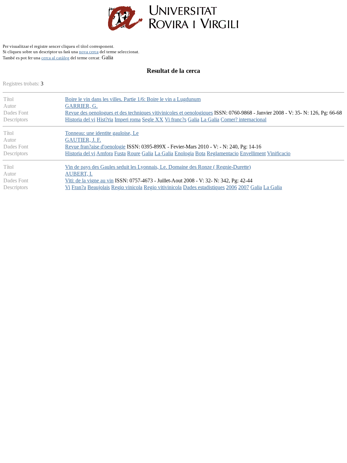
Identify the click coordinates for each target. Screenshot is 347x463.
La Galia (210, 119)
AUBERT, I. (79, 174)
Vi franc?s (175, 119)
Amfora (104, 153)
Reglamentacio (223, 153)
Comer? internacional (243, 119)
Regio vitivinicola (163, 187)
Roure (133, 153)
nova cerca (89, 51)
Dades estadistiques (204, 187)
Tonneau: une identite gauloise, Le (102, 133)
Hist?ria (105, 119)
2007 (243, 187)
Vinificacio (278, 153)
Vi (67, 187)
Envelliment (253, 153)
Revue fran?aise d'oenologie (95, 146)
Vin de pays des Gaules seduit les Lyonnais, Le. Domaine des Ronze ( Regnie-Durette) (158, 167)
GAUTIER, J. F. (83, 140)
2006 (231, 187)
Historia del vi (80, 119)
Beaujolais (98, 187)
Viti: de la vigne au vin (89, 180)
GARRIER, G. (81, 106)
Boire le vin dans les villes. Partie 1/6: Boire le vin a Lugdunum (133, 99)
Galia (193, 119)
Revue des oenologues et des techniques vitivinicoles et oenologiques (139, 113)
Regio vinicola (126, 187)
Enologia (184, 153)
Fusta (120, 153)
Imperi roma (128, 119)
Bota (200, 153)
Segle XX (152, 119)
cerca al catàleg (55, 57)
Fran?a (79, 187)
